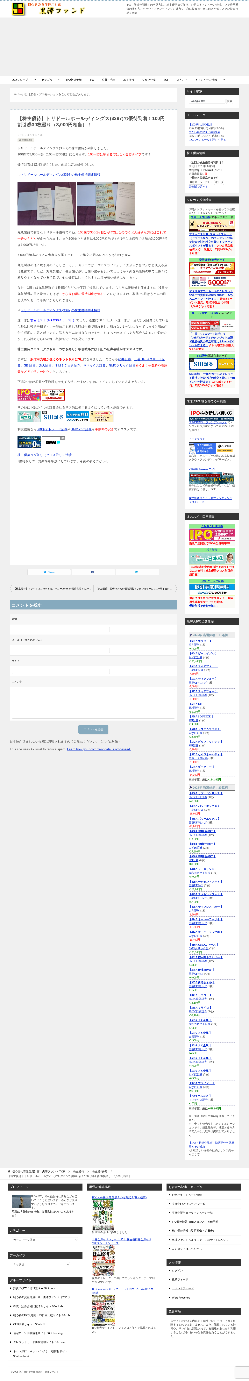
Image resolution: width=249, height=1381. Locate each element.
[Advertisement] (124, 46)
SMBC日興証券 (198, 695)
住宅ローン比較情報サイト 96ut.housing (38, 1333)
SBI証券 (30, 365)
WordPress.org (181, 1297)
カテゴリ (47, 79)
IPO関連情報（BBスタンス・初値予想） (196, 1221)
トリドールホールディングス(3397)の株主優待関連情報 (60, 174)
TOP (38, 1171)
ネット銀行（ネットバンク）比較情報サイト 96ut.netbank (40, 1354)
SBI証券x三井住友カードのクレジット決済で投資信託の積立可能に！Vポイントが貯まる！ (212, 378)
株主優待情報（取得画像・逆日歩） (194, 1230)
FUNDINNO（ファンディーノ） (208, 422)
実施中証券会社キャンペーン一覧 (192, 1212)
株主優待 (128, 79)
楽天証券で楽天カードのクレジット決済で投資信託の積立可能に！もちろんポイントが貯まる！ (211, 295)
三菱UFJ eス (196, 670)
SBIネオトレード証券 (52, 429)
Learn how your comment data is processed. (99, 749)
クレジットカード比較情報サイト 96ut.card (40, 1342)
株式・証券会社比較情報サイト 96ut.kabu (38, 1306)
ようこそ (182, 79)
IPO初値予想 (74, 79)
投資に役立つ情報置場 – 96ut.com (34, 1288)
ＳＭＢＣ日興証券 (67, 365)
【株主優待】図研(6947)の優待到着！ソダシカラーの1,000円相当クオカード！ (136, 588)
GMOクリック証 (199, 948)
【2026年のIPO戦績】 (202, 124)
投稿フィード (180, 1279)
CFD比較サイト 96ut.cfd (29, 1324)
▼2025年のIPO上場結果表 (204, 132)
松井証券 (124, 359)
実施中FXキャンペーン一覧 (188, 1203)
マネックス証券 (94, 365)
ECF (166, 79)
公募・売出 (109, 79)
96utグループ (20, 79)
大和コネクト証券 (199, 873)
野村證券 (194, 707)
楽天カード (218, 259)
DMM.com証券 (81, 429)
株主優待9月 (25, 140)
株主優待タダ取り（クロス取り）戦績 (45, 455)
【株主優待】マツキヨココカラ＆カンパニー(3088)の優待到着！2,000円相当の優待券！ (53, 588)
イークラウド (197, 439)
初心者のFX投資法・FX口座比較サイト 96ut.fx (41, 1315)
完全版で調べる (198, 186)
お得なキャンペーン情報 (187, 1194)
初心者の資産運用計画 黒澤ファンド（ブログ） (43, 1297)
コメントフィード (183, 1288)
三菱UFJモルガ (198, 682)
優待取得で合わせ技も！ (204, 605)
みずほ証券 (195, 657)
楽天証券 (45, 365)
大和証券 (194, 910)
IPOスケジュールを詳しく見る (207, 139)
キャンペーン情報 (206, 79)
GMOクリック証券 (122, 365)
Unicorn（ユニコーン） (203, 468)
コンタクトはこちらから (187, 1248)
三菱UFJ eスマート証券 (203, 313)
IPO (91, 79)
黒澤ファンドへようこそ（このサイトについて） (202, 1239)
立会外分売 (149, 79)
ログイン (177, 1270)
